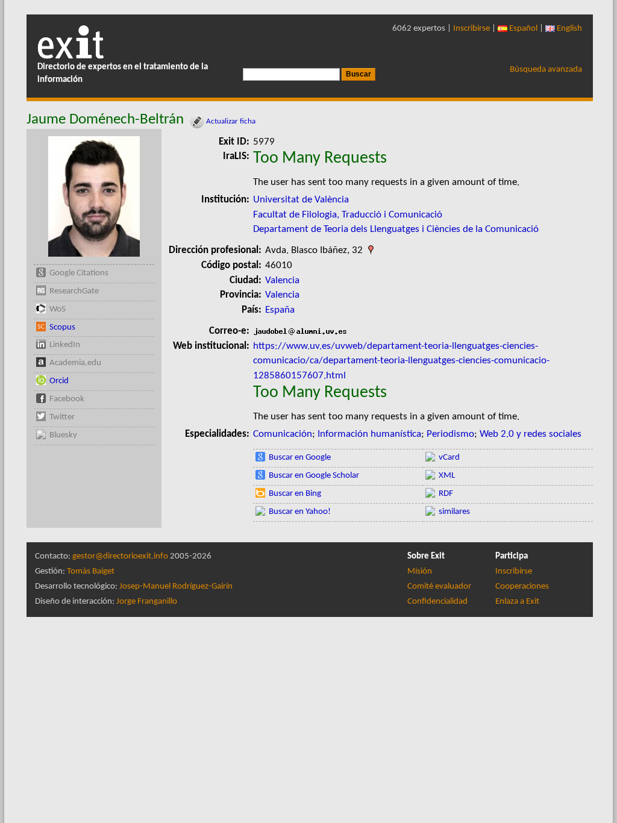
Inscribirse (471, 28)
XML (447, 475)
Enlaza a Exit (517, 601)
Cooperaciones (522, 586)
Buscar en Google (300, 457)
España (280, 310)
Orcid (59, 381)
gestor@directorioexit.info (120, 556)
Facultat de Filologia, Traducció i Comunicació (347, 215)
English (568, 28)
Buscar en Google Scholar (314, 475)
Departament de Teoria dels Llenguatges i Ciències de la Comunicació (396, 229)
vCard (449, 457)
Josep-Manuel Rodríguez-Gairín (176, 586)
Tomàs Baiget (90, 571)
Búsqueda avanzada (546, 69)
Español (522, 28)
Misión (419, 571)
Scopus (62, 327)
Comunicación (282, 434)
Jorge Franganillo (146, 601)
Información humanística (369, 434)
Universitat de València (301, 200)
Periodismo (450, 434)
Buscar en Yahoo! (300, 511)
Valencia (282, 280)
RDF (446, 493)
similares (454, 511)
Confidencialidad (437, 601)
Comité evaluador (439, 586)
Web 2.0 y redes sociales (530, 434)
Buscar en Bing (295, 493)
